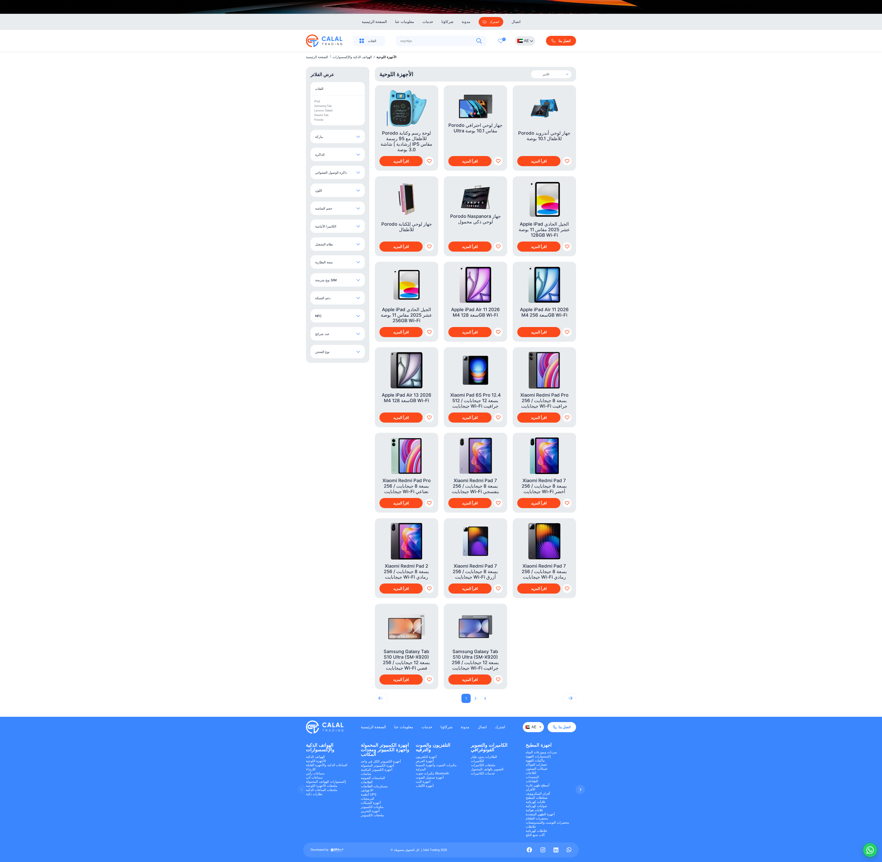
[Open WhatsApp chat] (870, 850)
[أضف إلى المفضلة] (429, 161)
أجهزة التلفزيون (426, 757)
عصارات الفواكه (536, 764)
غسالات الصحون (536, 769)
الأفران (530, 789)
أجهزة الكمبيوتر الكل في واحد (381, 761)
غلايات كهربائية (535, 802)
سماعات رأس (315, 773)
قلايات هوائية (534, 810)
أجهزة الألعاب (425, 786)
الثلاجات (531, 773)
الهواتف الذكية (315, 757)
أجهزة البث (423, 781)
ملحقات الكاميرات (483, 765)
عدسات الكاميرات (483, 773)
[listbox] (555, 74)
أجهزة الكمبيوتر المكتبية (376, 769)
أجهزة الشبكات (371, 803)
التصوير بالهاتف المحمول (487, 769)
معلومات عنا (404, 22)
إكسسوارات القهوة (538, 756)
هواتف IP (367, 790)
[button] (580, 789)
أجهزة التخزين (370, 811)
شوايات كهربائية (536, 806)
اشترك (500, 727)
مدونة (466, 22)
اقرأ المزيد (401, 161)
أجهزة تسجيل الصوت (430, 777)
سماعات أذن (314, 777)
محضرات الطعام (537, 818)
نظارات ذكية (314, 794)
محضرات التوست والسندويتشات (547, 822)
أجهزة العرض (425, 761)
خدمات (427, 22)
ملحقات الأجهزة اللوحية (321, 786)
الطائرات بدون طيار (484, 757)
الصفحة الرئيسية (374, 22)
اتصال (516, 22)
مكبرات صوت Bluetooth (432, 773)
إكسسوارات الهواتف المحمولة (326, 781)
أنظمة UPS (368, 794)
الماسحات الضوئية (373, 778)
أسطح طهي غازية (537, 785)
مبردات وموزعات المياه (541, 752)
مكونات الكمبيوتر (372, 807)
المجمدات (532, 777)
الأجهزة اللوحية (316, 761)
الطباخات (532, 781)
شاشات (366, 774)
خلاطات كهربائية (536, 831)
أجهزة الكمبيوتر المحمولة (377, 765)
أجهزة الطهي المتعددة (540, 814)
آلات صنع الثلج (535, 835)
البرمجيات (367, 798)
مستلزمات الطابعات (374, 786)
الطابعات (367, 782)
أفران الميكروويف (538, 793)
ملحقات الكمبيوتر (372, 815)
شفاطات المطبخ (537, 797)
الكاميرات (477, 761)
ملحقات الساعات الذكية (321, 790)
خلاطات (531, 826)
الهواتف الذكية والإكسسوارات (352, 57)
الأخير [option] (546, 74)
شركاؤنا (447, 22)
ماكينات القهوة (535, 760)
